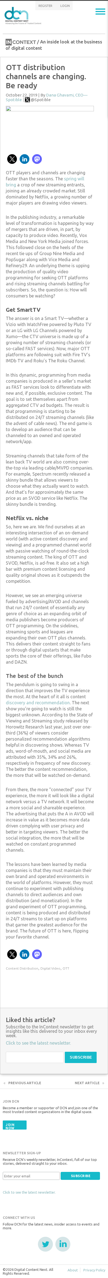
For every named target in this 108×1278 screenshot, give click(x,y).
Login (65, 5)
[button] (12, 159)
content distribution (22, 968)
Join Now (10, 1126)
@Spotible (41, 99)
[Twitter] (45, 1244)
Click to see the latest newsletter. (29, 1192)
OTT (66, 968)
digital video (50, 968)
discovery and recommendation (38, 702)
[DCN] (23, 14)
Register (45, 5)
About (73, 1270)
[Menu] (100, 12)
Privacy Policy (94, 1270)
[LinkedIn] (62, 1244)
